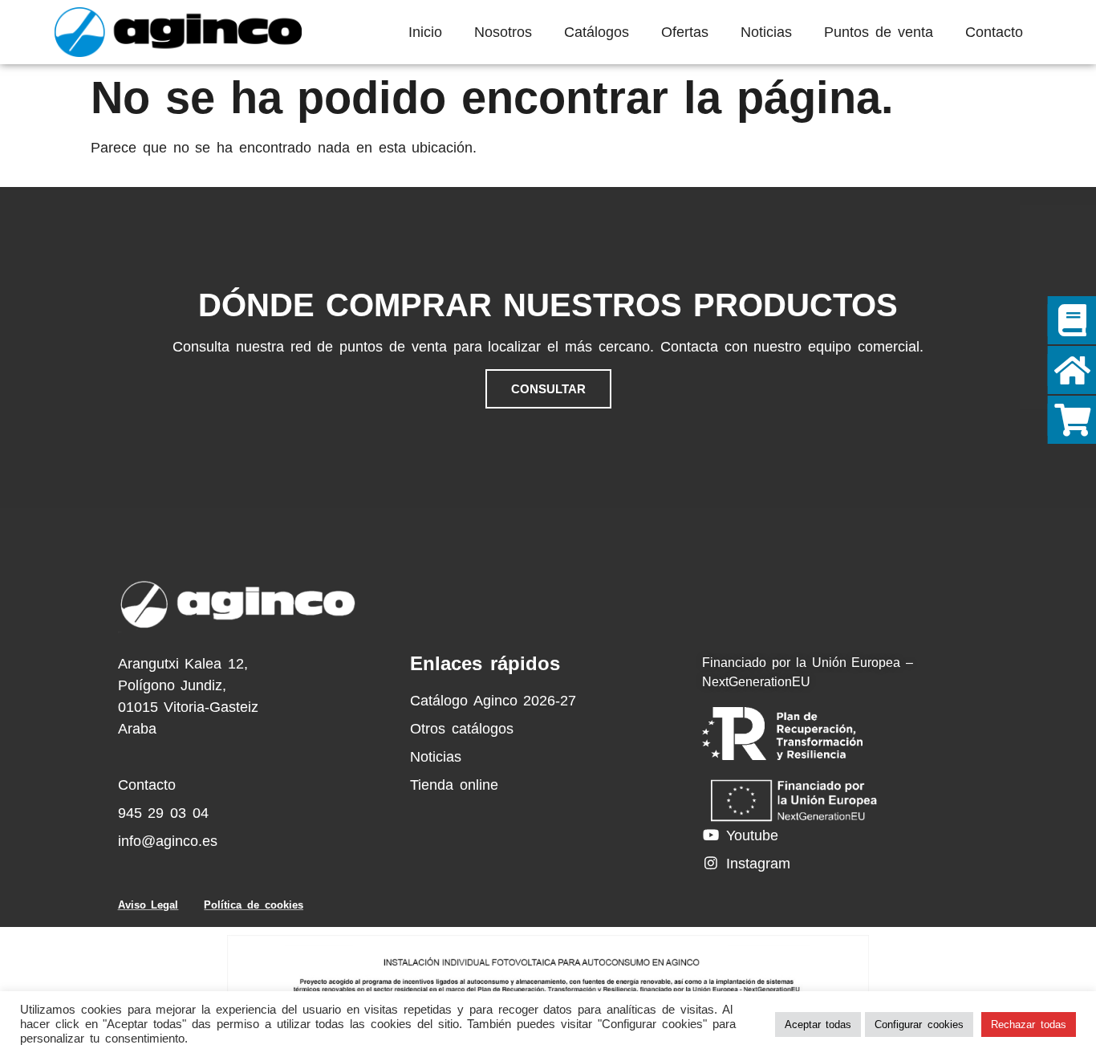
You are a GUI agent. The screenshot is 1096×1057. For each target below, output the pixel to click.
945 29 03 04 (163, 813)
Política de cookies (253, 905)
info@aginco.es (167, 841)
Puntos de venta (878, 32)
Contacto (994, 32)
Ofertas (684, 32)
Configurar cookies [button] (919, 1024)
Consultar (548, 389)
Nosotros (503, 32)
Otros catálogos (461, 729)
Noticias (766, 32)
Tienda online (454, 785)
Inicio (425, 32)
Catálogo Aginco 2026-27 (493, 701)
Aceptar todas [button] (818, 1024)
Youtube (749, 835)
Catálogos (596, 32)
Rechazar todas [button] (1028, 1024)
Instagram (755, 864)
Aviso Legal (148, 905)
